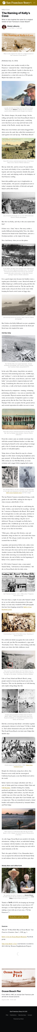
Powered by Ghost (19, 1019)
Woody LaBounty (13, 26)
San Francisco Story (16, 1011)
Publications (13, 1015)
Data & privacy (22, 1015)
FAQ (7, 1015)
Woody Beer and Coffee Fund (18, 917)
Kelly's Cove (6, 9)
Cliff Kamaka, (6, 788)
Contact (30, 1015)
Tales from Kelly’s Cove (9, 944)
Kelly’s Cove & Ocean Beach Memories (14, 937)
